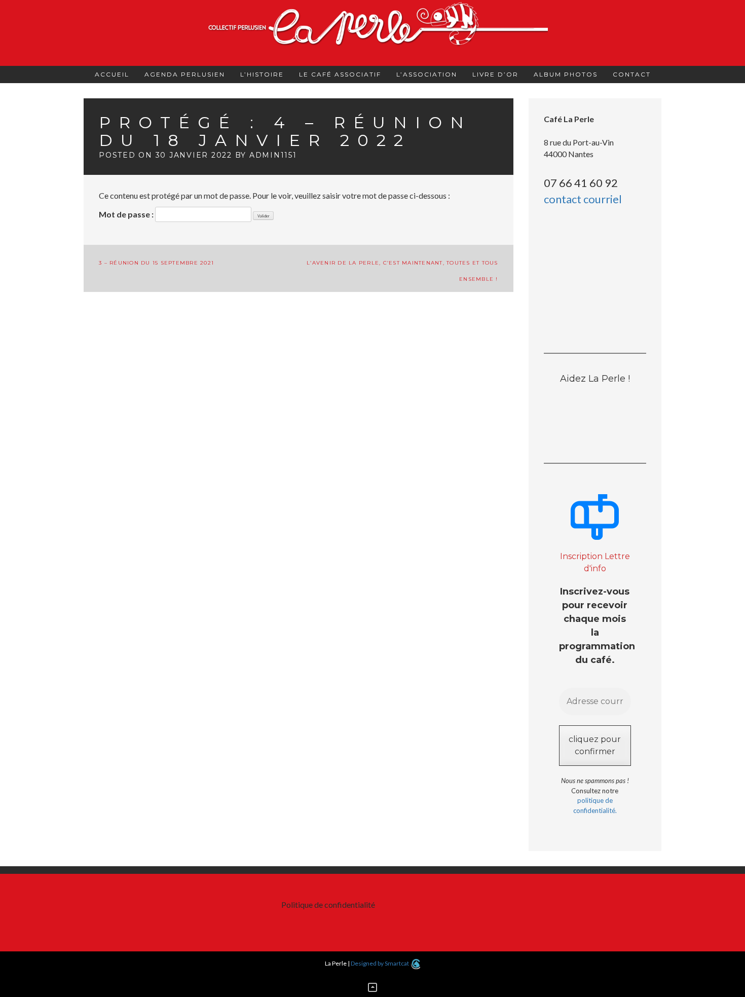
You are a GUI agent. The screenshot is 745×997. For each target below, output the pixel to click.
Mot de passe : (127, 214)
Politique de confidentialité (328, 904)
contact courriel (583, 199)
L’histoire (262, 74)
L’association (426, 74)
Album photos (566, 74)
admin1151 (273, 155)
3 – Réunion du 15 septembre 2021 (156, 263)
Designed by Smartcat (380, 963)
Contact (632, 74)
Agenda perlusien (184, 74)
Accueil (112, 74)
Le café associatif (340, 74)
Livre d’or (495, 74)
